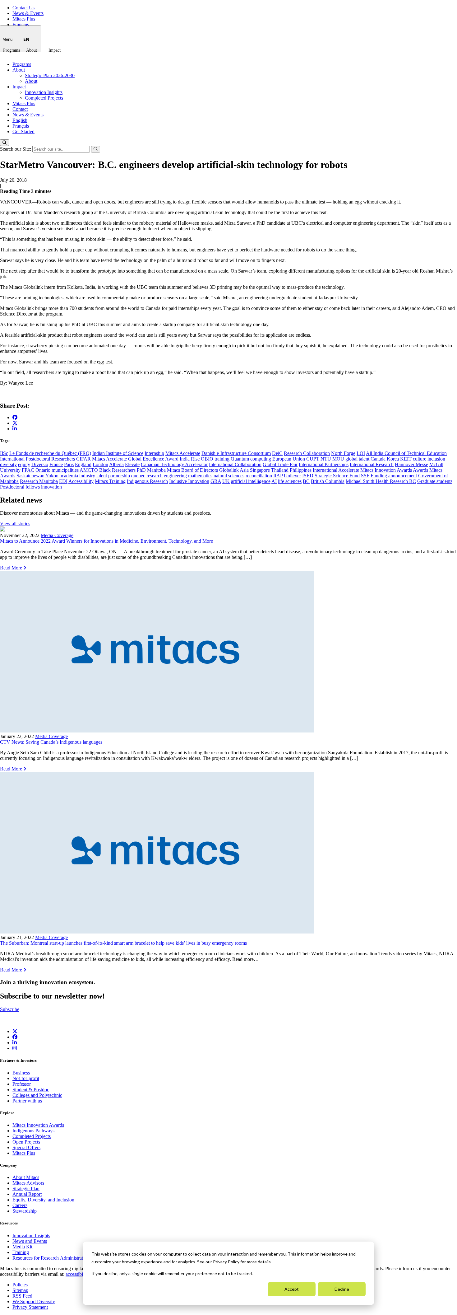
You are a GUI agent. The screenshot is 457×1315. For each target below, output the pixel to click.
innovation (51, 486)
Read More (11, 567)
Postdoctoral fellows (20, 486)
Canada (378, 458)
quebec (138, 475)
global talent (357, 458)
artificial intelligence (250, 481)
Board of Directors (199, 470)
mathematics (200, 475)
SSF (365, 475)
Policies (20, 1284)
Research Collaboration (307, 453)
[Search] (4, 142)
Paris (69, 464)
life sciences (290, 481)
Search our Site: (16, 149)
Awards (420, 470)
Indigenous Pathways (33, 1130)
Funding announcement (394, 475)
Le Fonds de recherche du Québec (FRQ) (50, 453)
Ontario (42, 470)
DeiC (277, 453)
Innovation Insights (43, 92)
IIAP (278, 475)
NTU (326, 458)
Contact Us (23, 7)
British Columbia (327, 481)
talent (101, 475)
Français (20, 24)
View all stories (15, 523)
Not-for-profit (25, 1078)
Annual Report (27, 1194)
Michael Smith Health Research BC (381, 481)
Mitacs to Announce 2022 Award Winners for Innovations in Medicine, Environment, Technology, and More (106, 541)
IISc (4, 453)
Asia (244, 470)
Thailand (280, 470)
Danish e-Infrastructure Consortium (236, 453)
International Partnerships (324, 464)
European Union (288, 458)
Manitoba (156, 470)
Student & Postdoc (30, 1089)
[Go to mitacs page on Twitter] (14, 422)
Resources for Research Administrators (51, 1258)
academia (69, 475)
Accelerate (348, 470)
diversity (8, 464)
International (325, 470)
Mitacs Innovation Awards (386, 470)
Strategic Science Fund (337, 475)
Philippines (301, 470)
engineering (175, 475)
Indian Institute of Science (117, 453)
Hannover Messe (411, 464)
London (100, 464)
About (31, 50)
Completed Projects (44, 98)
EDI (63, 481)
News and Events (29, 1241)
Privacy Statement (30, 1307)
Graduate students (434, 481)
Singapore (260, 470)
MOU (338, 458)
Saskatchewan (30, 475)
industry (87, 475)
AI (274, 481)
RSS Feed (22, 1296)
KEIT (406, 458)
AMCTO (89, 470)
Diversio (39, 464)
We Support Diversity (33, 1301)
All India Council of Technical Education (406, 453)
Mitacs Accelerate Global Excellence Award (135, 458)
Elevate (132, 464)
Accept (291, 1289)
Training (20, 1252)
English (19, 120)
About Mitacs (25, 1177)
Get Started (23, 131)
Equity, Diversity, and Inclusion (43, 1199)
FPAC (28, 470)
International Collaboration (235, 464)
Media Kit (22, 1246)
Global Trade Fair (280, 464)
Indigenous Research (147, 481)
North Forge (343, 453)
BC (306, 481)
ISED (307, 475)
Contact (20, 109)
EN (26, 39)
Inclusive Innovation (189, 481)
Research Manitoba (39, 481)
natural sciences (229, 475)
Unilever (292, 475)
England (83, 464)
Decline (342, 1289)
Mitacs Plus (23, 18)
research (154, 475)
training (222, 458)
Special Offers (26, 1147)
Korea (393, 458)
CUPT (312, 458)
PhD (141, 470)
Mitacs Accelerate (182, 453)
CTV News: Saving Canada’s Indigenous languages (51, 742)
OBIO (207, 458)
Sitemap (20, 1290)
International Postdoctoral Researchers (37, 458)
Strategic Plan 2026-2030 (50, 75)
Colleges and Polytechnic (37, 1095)
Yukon (51, 475)
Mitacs (173, 470)
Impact (54, 50)
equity (24, 464)
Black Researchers (117, 470)
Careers (19, 1205)
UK (226, 481)
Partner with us (27, 1100)
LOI (361, 453)
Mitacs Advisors (28, 1183)
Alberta (116, 464)
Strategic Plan (25, 1188)
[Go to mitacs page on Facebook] (14, 417)
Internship (154, 453)
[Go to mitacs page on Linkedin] (14, 428)
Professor (21, 1084)
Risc (195, 458)
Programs (11, 50)
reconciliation (259, 475)
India (185, 458)
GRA (215, 481)
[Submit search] (95, 149)
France (56, 464)
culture (419, 458)
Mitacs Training (110, 481)
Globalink (229, 470)
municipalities (65, 470)
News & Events (28, 13)
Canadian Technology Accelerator (174, 464)
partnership (119, 475)
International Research (372, 464)
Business (21, 1072)
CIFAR (83, 458)
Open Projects (26, 1141)
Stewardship (24, 1211)
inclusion (436, 458)
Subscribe (9, 1009)
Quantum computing (251, 458)
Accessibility (81, 481)
